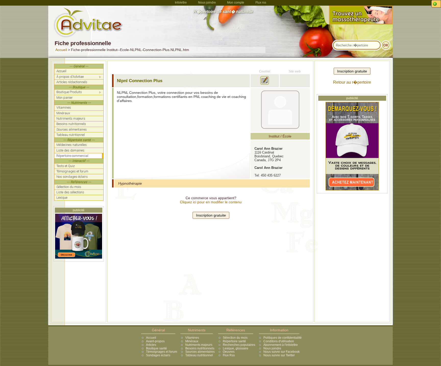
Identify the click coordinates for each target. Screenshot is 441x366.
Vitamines (192, 337)
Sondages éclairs (158, 355)
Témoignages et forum (161, 352)
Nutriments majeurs (198, 345)
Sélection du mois (235, 337)
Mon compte (235, 2)
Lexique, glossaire (235, 348)
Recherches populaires (239, 345)
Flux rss (260, 2)
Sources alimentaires (200, 352)
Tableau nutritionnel (199, 355)
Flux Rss (229, 355)
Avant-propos (155, 341)
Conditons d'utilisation (278, 341)
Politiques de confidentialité (282, 337)
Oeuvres (229, 352)
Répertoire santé (234, 341)
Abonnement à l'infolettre (280, 345)
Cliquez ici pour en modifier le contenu (211, 202)
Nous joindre (207, 2)
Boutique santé (156, 348)
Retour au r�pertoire (352, 82)
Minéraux (191, 341)
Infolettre (181, 2)
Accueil (61, 50)
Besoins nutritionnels (199, 348)
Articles (151, 345)
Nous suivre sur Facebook (281, 352)
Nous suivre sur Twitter (279, 355)
